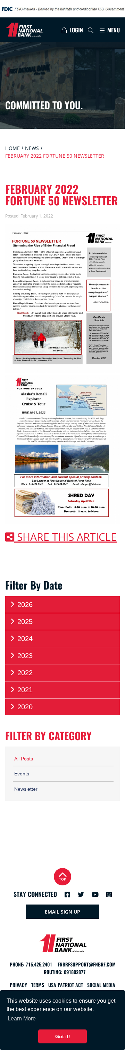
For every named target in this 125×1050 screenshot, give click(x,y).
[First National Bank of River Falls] (27, 30)
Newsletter (26, 789)
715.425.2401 (39, 964)
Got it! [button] (62, 1036)
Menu (113, 30)
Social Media (101, 985)
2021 (25, 690)
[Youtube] (95, 894)
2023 (25, 656)
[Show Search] (90, 30)
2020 (25, 707)
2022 (25, 673)
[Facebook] (67, 894)
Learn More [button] (22, 1018)
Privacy (18, 985)
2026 (25, 604)
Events (21, 773)
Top (62, 879)
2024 (25, 638)
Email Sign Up (62, 911)
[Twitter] (81, 894)
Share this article (65, 537)
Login (75, 30)
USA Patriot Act (65, 985)
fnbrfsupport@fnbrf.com (87, 964)
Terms (37, 985)
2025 (25, 621)
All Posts (23, 758)
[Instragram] (109, 894)
